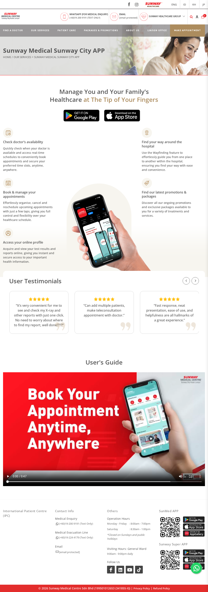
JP (204, 4)
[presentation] (186, 280)
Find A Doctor (13, 30)
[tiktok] (139, 569)
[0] (202, 16)
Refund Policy (161, 588)
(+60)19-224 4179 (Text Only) (76, 537)
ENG (174, 4)
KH (194, 4)
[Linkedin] (120, 569)
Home (7, 57)
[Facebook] (111, 569)
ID (184, 4)
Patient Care (66, 30)
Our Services (40, 30)
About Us (132, 30)
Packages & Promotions (101, 30)
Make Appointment (187, 30)
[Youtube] (129, 569)
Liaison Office (157, 30)
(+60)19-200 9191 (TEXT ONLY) (84, 17)
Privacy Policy (141, 588)
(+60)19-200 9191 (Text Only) (76, 523)
